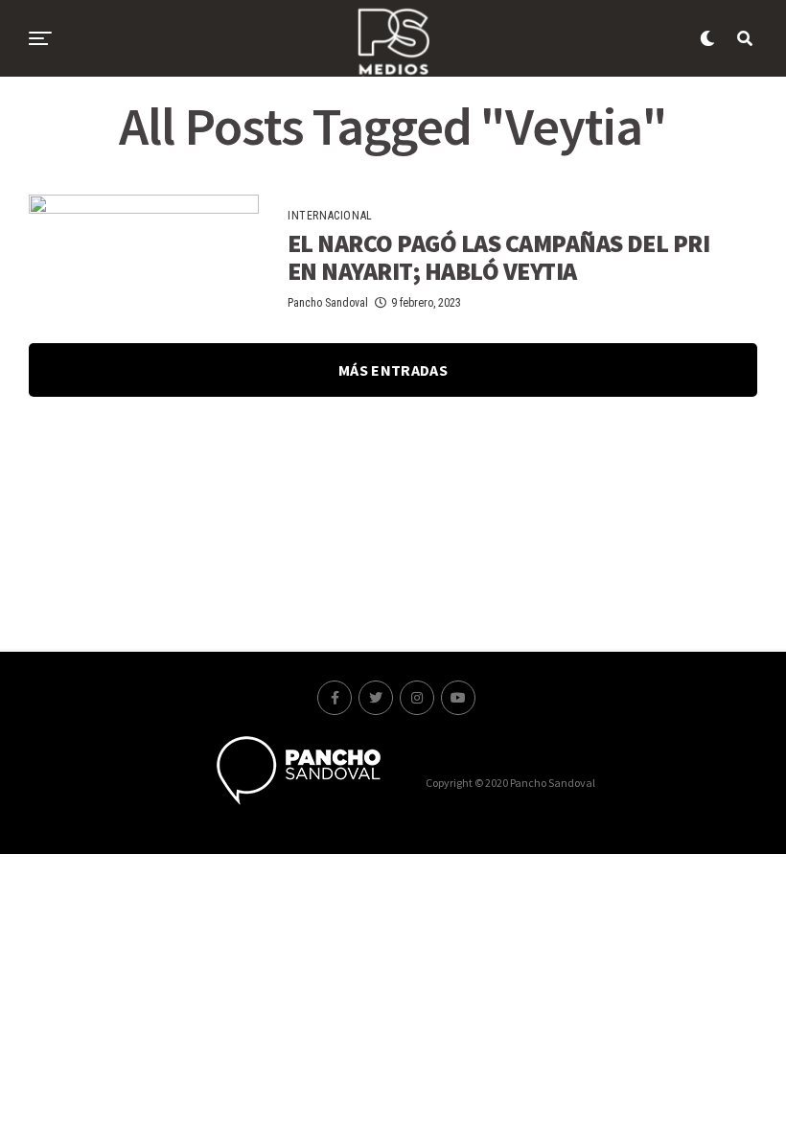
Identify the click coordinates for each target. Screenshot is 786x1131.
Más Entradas (393, 370)
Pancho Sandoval (328, 303)
